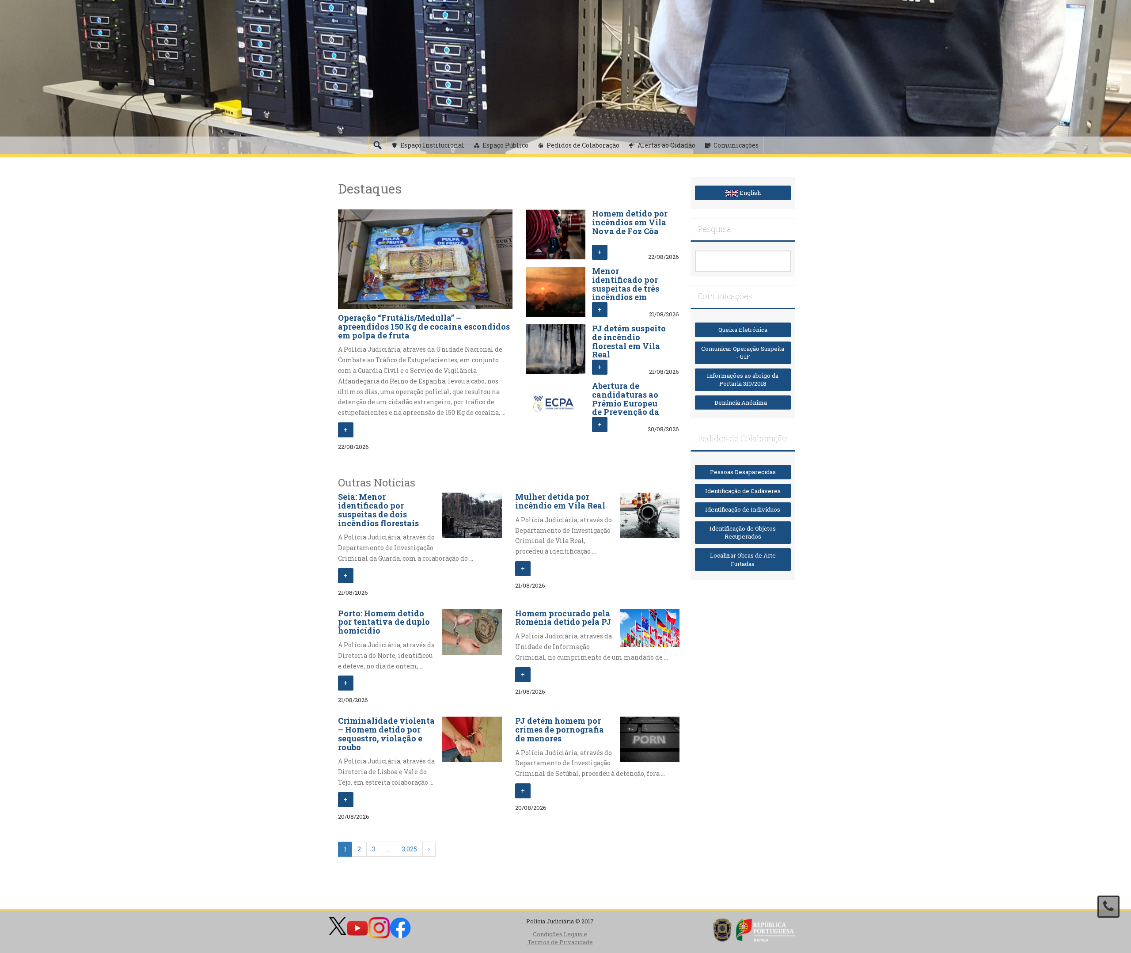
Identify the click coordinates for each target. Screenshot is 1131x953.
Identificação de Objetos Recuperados (743, 532)
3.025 (409, 849)
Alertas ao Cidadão (666, 145)
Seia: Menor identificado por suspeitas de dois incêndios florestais (378, 509)
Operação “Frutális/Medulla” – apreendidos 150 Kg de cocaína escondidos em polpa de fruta (424, 326)
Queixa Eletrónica (742, 330)
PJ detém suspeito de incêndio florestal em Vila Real (629, 341)
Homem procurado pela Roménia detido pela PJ (563, 617)
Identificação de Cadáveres (743, 491)
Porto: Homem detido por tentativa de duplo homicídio (384, 622)
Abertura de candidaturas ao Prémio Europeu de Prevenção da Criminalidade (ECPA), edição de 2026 (626, 412)
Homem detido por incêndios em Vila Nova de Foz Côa (630, 222)
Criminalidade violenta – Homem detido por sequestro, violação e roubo (386, 733)
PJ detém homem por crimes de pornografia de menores (559, 729)
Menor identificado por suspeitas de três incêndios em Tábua (625, 288)
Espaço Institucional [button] (432, 145)
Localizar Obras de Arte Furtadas (743, 559)
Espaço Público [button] (505, 145)
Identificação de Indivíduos (742, 509)
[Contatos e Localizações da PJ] (1108, 907)
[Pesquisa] (377, 145)
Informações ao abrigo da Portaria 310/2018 (742, 380)
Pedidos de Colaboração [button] (583, 145)
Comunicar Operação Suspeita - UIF (742, 353)
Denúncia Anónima (742, 402)
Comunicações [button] (736, 145)
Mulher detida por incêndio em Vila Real (560, 501)
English (749, 193)
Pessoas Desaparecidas (743, 472)
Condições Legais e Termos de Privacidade (560, 938)
